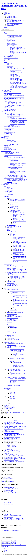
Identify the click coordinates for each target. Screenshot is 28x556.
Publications (6, 147)
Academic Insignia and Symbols (14, 35)
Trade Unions (7, 59)
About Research (7, 138)
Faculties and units (5, 90)
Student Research (8, 148)
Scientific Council (11, 43)
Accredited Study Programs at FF (17, 122)
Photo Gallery (10, 188)
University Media (8, 191)
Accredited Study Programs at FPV (18, 118)
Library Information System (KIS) (15, 23)
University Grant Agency (12, 144)
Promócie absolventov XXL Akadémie (13, 457)
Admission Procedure (9, 128)
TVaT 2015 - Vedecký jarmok (11, 450)
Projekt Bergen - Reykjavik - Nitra (12, 437)
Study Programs (10, 117)
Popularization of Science (10, 149)
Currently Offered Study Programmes (12, 488)
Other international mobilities (10, 174)
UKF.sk (5, 12)
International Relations (6, 151)
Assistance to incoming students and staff (13, 178)
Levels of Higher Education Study (15, 114)
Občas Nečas (10, 194)
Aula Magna (12, 71)
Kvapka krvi (9, 447)
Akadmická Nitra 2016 (9, 431)
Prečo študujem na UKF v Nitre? (11, 422)
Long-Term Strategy (8, 56)
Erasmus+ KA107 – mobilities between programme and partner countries (16, 166)
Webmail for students (12, 17)
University (3, 32)
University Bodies (8, 39)
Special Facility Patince (9, 110)
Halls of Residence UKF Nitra (14, 102)
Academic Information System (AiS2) (15, 20)
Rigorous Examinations (9, 132)
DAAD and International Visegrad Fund (16, 176)
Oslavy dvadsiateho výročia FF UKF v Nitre (14, 458)
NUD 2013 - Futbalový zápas (11, 460)
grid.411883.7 (7, 477)
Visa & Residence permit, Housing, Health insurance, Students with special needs (17, 180)
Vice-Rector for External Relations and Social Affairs (18, 53)
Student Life (6, 136)
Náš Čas (9, 192)
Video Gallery (10, 190)
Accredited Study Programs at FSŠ (18, 121)
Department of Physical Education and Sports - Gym (18, 84)
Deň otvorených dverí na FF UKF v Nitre (13, 423)
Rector (8, 41)
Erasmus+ (6, 156)
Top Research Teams (11, 141)
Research (3, 137)
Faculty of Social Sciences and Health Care (14, 97)
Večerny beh (9, 449)
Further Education (8, 133)
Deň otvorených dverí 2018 (10, 420)
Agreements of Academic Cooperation (13, 155)
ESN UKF (9, 182)
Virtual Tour (9, 67)
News (5, 186)
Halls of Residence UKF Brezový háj (15, 105)
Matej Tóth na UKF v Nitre (10, 441)
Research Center (7, 145)
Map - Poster (10, 66)
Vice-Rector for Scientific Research (18, 48)
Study (2, 112)
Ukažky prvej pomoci (12, 446)
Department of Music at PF (16, 79)
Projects (5, 143)
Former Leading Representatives (14, 36)
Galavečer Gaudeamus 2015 (10, 454)
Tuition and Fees (10, 125)
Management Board (11, 45)
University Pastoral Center (16, 76)
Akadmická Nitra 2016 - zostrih (11, 433)
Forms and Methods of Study (13, 116)
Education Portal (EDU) (12, 21)
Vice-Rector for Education (16, 47)
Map (8, 64)
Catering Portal (10, 25)
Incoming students (14, 160)
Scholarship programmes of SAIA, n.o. (16, 175)
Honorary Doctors (11, 37)
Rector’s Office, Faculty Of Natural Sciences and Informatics (18, 69)
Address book (7, 13)
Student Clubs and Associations (11, 58)
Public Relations (4, 184)
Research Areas (10, 140)
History (5, 33)
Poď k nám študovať (8, 425)
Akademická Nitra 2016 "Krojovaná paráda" (14, 434)
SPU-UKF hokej (11, 445)
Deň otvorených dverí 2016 (10, 438)
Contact (5, 27)
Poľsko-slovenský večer (9, 439)
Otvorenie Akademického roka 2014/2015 (13, 456)
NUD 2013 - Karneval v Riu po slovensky (14, 461)
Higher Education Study (9, 113)
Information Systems (8, 19)
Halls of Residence (8, 101)
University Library (14, 75)
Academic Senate (11, 40)
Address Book (10, 63)
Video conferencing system (13, 24)
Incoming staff (13, 161)
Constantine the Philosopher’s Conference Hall (17, 73)
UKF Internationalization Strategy (12, 152)
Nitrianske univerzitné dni (10, 435)
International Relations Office (10, 183)
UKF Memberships (8, 153)
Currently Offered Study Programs (12, 126)
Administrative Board (12, 44)
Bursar (11, 55)
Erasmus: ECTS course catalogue (11, 130)
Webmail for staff (11, 16)
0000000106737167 (8, 478)
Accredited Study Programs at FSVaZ (18, 120)
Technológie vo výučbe (12, 443)
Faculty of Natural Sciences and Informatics (14, 95)
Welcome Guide (7, 502)
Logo (5, 60)
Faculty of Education (14, 78)
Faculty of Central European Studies (18, 86)
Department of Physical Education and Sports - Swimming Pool (18, 81)
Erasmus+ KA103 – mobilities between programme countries (16, 158)
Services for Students (9, 134)
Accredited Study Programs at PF (17, 124)
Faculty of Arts (7, 91)
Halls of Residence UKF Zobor (14, 103)
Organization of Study (9, 129)
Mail (5, 15)
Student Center (7, 107)
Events (8, 187)
